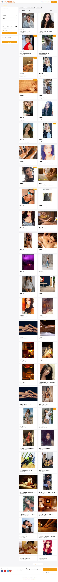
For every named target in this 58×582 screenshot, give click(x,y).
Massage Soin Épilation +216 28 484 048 (46, 184)
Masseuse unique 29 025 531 (44, 404)
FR (48, 572)
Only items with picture (7, 28)
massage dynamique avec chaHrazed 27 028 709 (48, 536)
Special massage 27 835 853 (25, 31)
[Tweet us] (8, 571)
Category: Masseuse (30, 7)
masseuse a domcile (23, 228)
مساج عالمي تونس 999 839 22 (44, 53)
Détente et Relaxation (43, 97)
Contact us (33, 579)
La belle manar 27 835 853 (43, 75)
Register (47, 1)
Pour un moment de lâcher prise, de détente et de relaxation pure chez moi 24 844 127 (48, 382)
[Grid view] (53, 10)
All (20, 10)
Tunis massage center (43, 558)
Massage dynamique (43, 250)
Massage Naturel (42, 141)
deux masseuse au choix (43, 316)
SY (43, 572)
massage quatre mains (24, 338)
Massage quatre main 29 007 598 (45, 470)
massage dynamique (23, 360)
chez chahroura (42, 338)
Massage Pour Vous (23, 141)
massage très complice (43, 119)
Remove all (38, 7)
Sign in (50, 569)
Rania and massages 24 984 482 (25, 53)
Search (9, 32)
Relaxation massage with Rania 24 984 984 (46, 31)
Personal (23, 10)
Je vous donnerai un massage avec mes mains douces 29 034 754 (48, 492)
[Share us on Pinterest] (5, 571)
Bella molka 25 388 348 (24, 75)
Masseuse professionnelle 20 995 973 (26, 206)
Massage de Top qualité (24, 119)
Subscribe (9, 42)
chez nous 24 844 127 (23, 536)
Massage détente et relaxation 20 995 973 (27, 514)
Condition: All (21, 7)
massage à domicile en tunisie (25, 250)
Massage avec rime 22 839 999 (44, 448)
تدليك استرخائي (41, 426)
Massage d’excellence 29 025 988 (26, 184)
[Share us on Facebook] (2, 571)
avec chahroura (22, 382)
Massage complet (42, 206)
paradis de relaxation (43, 228)
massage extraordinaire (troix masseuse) (46, 514)
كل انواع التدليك (22, 426)
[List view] (51, 10)
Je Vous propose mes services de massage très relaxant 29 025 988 (28, 294)
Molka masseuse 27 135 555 (24, 97)
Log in (42, 1)
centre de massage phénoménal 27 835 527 (28, 492)
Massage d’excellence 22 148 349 (26, 470)
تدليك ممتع (40, 360)
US (46, 572)
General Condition (26, 579)
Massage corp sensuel (24, 316)
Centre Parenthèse (42, 294)
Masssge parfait (22, 272)
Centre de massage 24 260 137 (25, 404)
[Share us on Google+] (10, 571)
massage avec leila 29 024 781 (25, 558)
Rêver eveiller (41, 272)
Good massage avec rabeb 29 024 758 (27, 448)
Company (28, 10)
